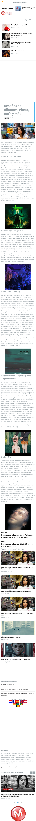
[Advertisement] (18, 79)
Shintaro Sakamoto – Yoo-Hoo (11, 637)
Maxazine (6, 118)
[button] (31, 772)
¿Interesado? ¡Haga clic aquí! (9, 767)
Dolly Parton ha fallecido (19, 25)
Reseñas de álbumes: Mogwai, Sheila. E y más (16, 591)
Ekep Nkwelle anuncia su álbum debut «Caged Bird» (21, 34)
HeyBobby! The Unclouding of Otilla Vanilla (15, 659)
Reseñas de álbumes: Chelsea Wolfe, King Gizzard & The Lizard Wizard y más (17, 795)
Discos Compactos (8, 789)
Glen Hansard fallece (18, 51)
